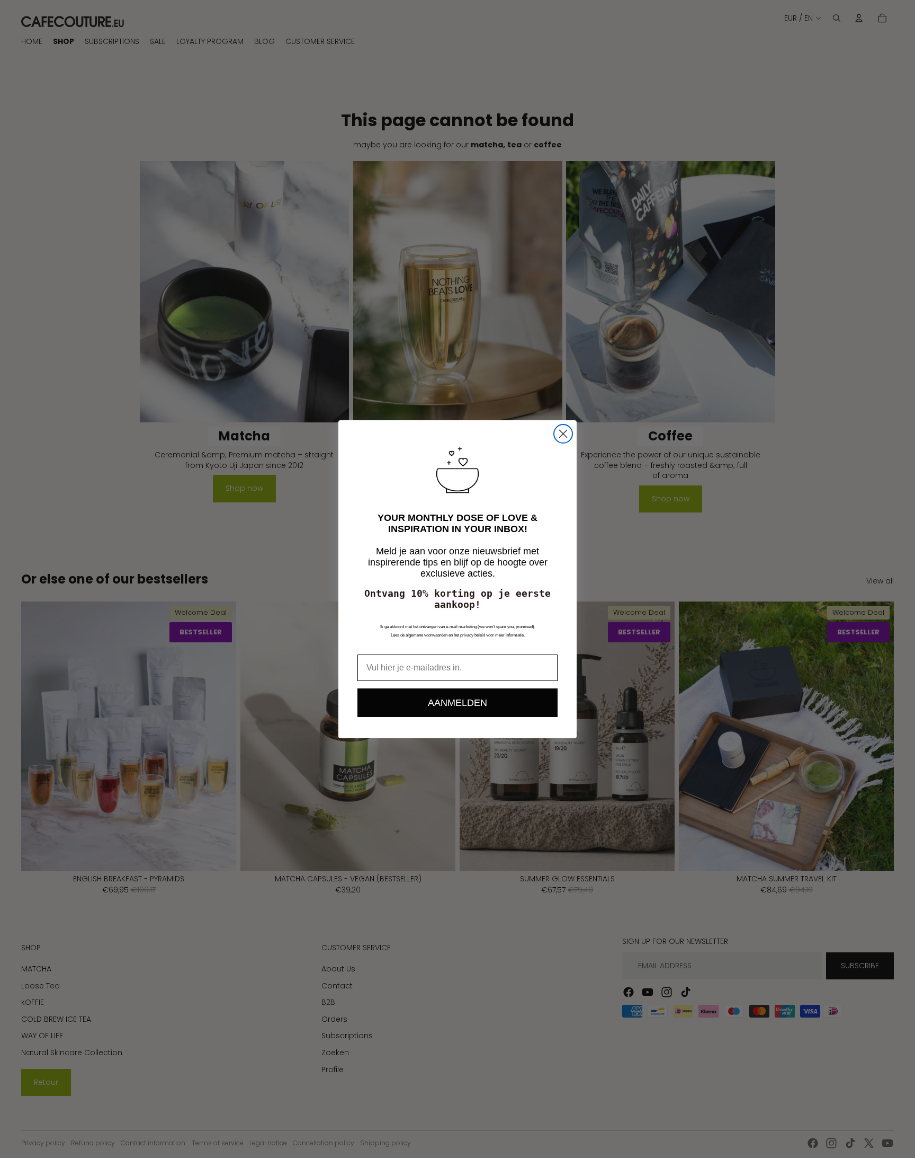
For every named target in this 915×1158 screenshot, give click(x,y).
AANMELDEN (457, 702)
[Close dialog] (563, 434)
